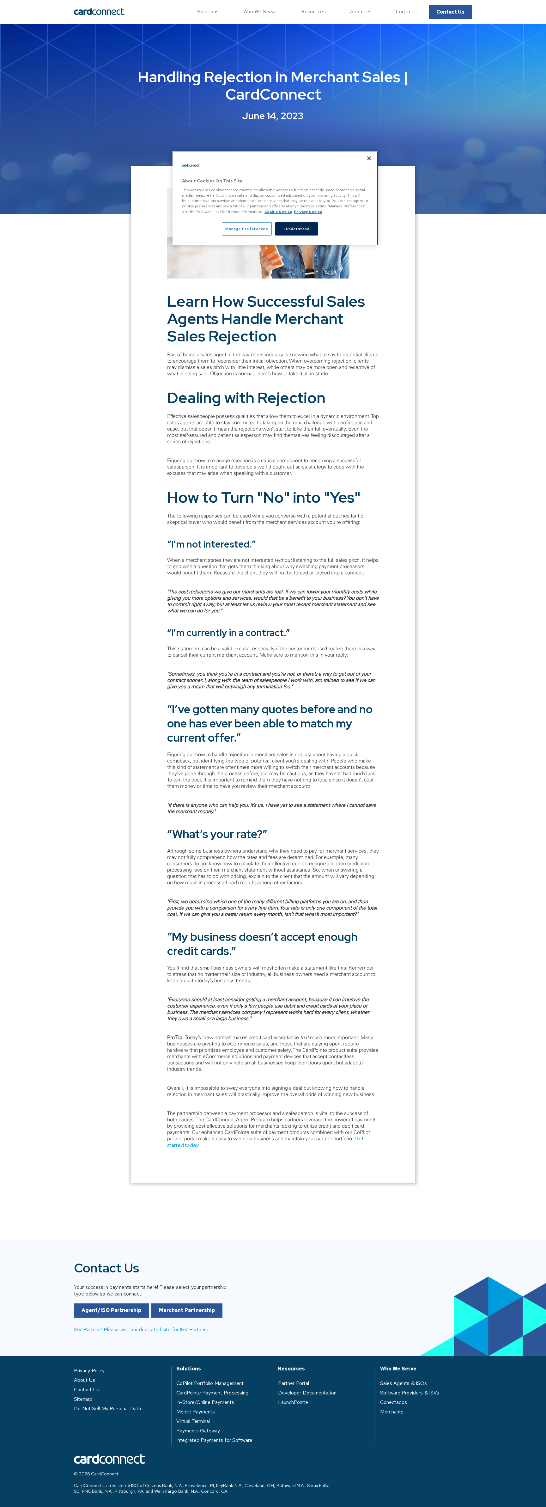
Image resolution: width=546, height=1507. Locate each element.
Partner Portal (293, 1383)
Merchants (391, 1411)
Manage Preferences (246, 228)
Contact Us (450, 12)
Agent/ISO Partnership (111, 1310)
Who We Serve (260, 12)
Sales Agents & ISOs (403, 1383)
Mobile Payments (195, 1411)
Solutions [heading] (188, 1369)
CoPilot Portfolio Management (210, 1383)
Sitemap (83, 1399)
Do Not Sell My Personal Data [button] (107, 1408)
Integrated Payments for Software (214, 1440)
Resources (313, 12)
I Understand (297, 228)
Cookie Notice (278, 211)
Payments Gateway (198, 1430)
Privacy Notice (308, 211)
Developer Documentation (307, 1392)
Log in (403, 12)
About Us (360, 12)
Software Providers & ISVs (410, 1392)
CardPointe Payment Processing (212, 1392)
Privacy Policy (89, 1370)
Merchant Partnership (187, 1310)
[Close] (369, 158)
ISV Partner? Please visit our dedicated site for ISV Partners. (141, 1329)
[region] (275, 198)
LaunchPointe (293, 1402)
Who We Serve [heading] (398, 1369)
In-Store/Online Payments (205, 1402)
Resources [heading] (291, 1369)
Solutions (208, 12)
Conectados (393, 1402)
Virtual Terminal (193, 1421)
